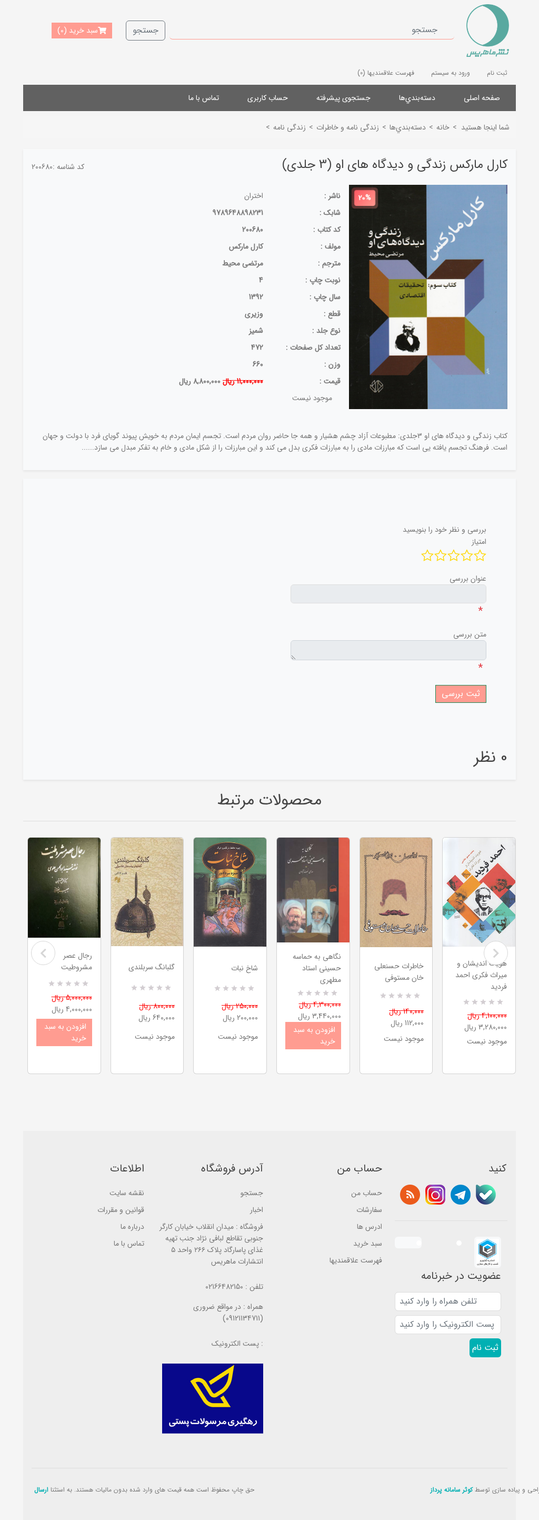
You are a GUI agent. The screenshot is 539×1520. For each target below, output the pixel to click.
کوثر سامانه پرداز (452, 1490)
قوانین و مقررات (120, 1210)
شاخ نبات (244, 968)
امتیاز (479, 542)
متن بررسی (469, 634)
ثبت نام (497, 73)
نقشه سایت (126, 1193)
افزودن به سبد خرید (65, 1032)
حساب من (366, 1193)
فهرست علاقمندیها (356, 1260)
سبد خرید (367, 1243)
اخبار (256, 1210)
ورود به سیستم (450, 73)
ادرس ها (369, 1227)
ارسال (41, 1490)
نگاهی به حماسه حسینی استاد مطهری (317, 968)
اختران (253, 196)
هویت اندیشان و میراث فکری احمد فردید (481, 975)
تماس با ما (203, 98)
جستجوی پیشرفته (343, 98)
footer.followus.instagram (435, 1195)
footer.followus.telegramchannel (461, 1195)
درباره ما (132, 1227)
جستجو (145, 30)
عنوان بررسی (468, 578)
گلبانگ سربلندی (151, 967)
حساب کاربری (267, 98)
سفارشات (369, 1210)
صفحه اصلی (482, 98)
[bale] (486, 1195)
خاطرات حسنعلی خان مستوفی (399, 971)
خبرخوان (410, 1195)
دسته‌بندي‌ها (417, 98)
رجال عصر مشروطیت (76, 961)
